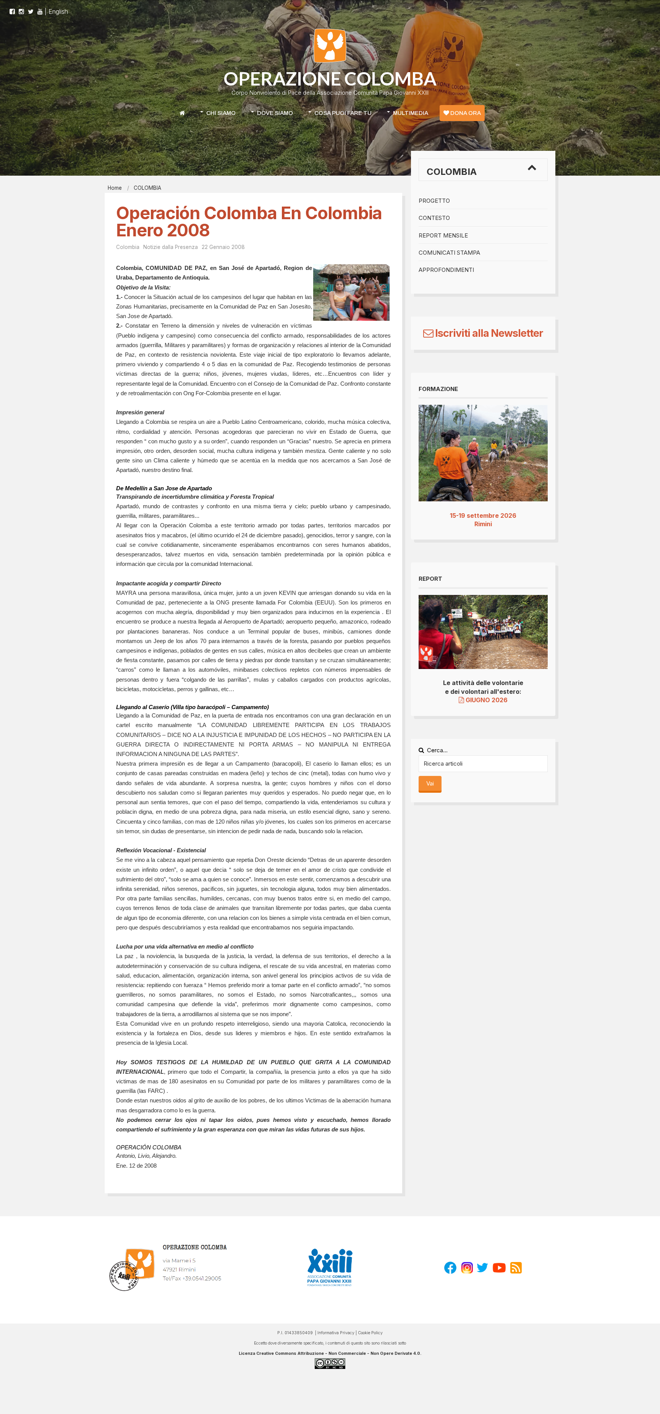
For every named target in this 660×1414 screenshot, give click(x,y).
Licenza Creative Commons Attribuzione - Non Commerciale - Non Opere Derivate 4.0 (329, 1353)
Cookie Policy (370, 1332)
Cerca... (437, 750)
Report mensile (443, 235)
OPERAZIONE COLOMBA (330, 78)
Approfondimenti (446, 269)
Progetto (434, 200)
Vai (430, 783)
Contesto (434, 217)
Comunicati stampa (449, 252)
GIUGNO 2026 (486, 700)
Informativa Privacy (335, 1332)
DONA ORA (465, 113)
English (58, 11)
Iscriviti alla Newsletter (488, 333)
